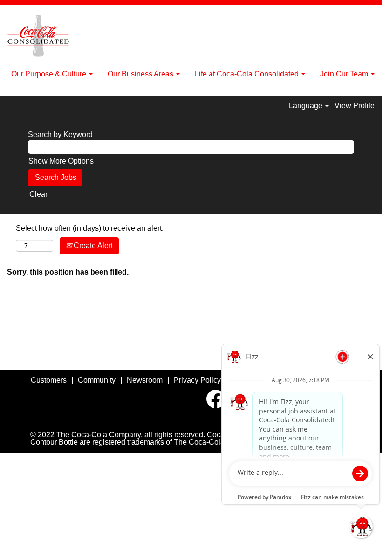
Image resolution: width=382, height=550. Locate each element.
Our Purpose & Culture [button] (49, 74)
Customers (49, 380)
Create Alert (92, 245)
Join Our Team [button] (345, 74)
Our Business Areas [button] (141, 74)
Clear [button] (38, 194)
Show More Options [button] (61, 161)
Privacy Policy (197, 380)
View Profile (354, 106)
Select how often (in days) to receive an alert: (90, 228)
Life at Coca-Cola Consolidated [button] (247, 74)
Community (97, 380)
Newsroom (145, 380)
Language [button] (306, 106)
